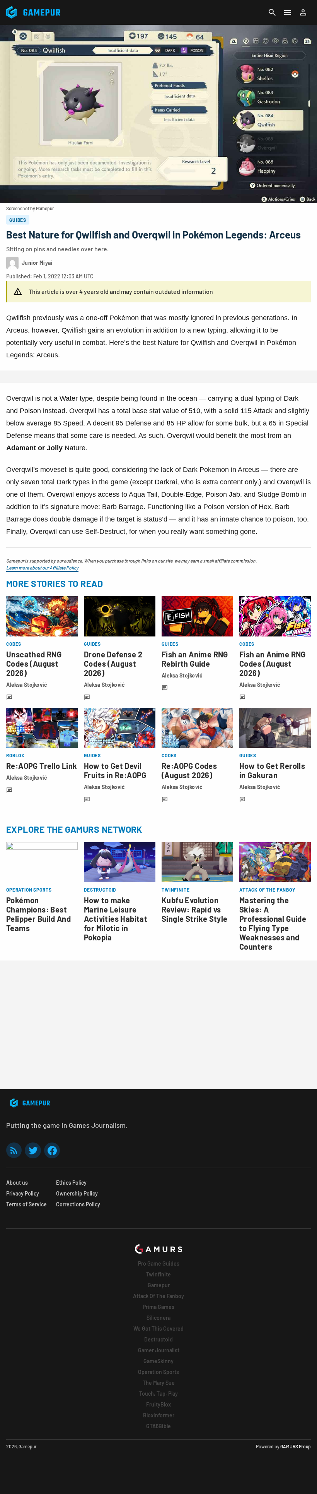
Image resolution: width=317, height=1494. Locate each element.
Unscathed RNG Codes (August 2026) (33, 664)
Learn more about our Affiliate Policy (42, 567)
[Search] (272, 12)
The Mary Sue (159, 1382)
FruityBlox (158, 1404)
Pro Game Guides (158, 1263)
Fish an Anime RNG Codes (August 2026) (272, 664)
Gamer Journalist (158, 1350)
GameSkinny (158, 1361)
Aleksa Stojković (26, 684)
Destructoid (158, 1339)
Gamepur (159, 1285)
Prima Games (158, 1307)
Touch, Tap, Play (158, 1393)
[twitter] (33, 1150)
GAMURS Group (295, 1446)
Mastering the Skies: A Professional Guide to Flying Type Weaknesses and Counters (272, 923)
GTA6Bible (158, 1426)
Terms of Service (26, 1204)
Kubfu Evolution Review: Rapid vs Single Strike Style (195, 909)
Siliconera (158, 1317)
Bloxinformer (158, 1415)
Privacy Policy (22, 1193)
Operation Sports (158, 1372)
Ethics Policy (71, 1182)
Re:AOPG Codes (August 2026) (189, 770)
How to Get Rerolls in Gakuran (272, 770)
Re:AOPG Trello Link (41, 765)
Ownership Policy (77, 1193)
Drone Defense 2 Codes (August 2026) (113, 664)
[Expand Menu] (287, 12)
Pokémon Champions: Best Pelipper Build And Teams (38, 914)
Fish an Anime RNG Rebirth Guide (195, 659)
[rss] (14, 1150)
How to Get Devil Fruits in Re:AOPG (115, 770)
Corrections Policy (78, 1204)
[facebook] (52, 1150)
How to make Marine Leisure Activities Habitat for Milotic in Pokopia (115, 918)
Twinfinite (158, 1274)
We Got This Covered (158, 1328)
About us (17, 1182)
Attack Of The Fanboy (158, 1296)
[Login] (303, 12)
